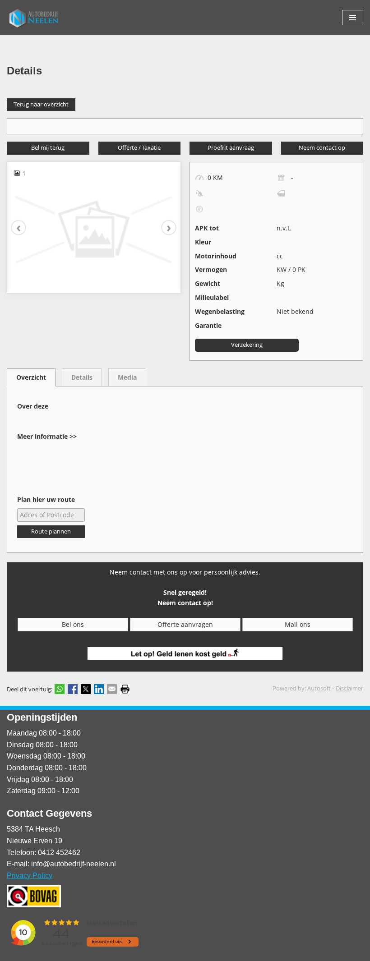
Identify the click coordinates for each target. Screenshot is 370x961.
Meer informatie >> (47, 436)
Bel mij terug (48, 148)
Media (127, 377)
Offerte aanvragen (185, 624)
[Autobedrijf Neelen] (34, 17)
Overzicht (31, 377)
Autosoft (319, 688)
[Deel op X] (86, 689)
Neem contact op (322, 148)
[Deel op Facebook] (73, 689)
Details (81, 377)
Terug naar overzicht (41, 104)
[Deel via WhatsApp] (59, 689)
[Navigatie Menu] (352, 17)
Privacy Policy (29, 875)
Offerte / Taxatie (139, 148)
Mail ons (297, 624)
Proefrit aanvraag (231, 148)
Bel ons (73, 624)
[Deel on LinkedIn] (99, 689)
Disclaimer (349, 688)
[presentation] (23, 227)
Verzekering (247, 345)
